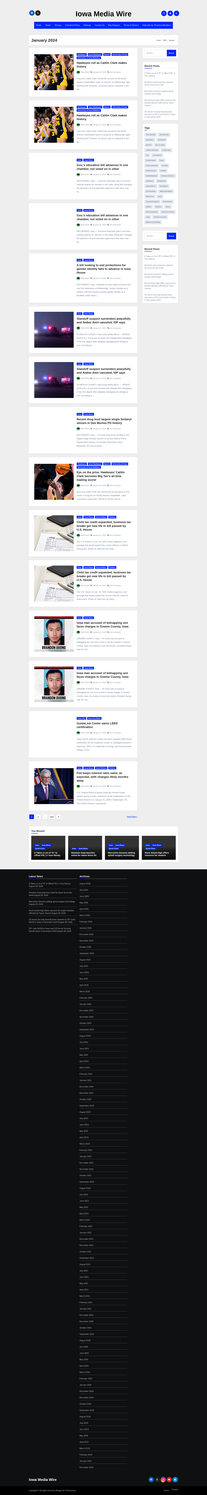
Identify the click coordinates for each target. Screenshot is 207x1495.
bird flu (148, 145)
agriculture (150, 140)
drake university (152, 165)
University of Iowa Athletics (89, 58)
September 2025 (87, 953)
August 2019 (85, 1417)
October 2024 (85, 1023)
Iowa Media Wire (104, 14)
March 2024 (85, 1068)
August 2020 (85, 1340)
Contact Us (100, 25)
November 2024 (87, 1017)
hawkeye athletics (167, 176)
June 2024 (84, 1049)
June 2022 (84, 1201)
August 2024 (85, 1036)
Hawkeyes (82, 54)
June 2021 (84, 1277)
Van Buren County (160, 217)
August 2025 (85, 960)
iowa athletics (151, 186)
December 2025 (87, 934)
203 (52, 817)
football (163, 171)
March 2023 (85, 1144)
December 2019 (87, 1391)
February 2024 (86, 1074)
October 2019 (85, 1404)
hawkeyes (149, 181)
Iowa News (88, 160)
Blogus (59, 1490)
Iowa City (81, 718)
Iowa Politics (101, 517)
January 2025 (85, 1004)
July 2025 (84, 966)
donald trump (150, 160)
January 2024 (85, 1080)
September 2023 (87, 1106)
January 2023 (85, 1156)
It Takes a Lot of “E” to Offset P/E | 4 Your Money (47, 854)
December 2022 (87, 1163)
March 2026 (85, 915)
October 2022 (85, 1175)
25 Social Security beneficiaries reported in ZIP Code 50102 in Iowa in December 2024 (159, 114)
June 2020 (84, 1353)
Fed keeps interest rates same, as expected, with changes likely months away (102, 776)
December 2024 (87, 1011)
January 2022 (85, 1233)
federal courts (151, 171)
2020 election (150, 135)
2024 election (164, 135)
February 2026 (86, 922)
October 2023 (85, 1099)
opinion (148, 207)
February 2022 (86, 1226)
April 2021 (84, 1290)
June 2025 (84, 972)
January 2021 (85, 1309)
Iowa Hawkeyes (95, 54)
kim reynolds (151, 191)
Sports (107, 54)
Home (38, 25)
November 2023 (87, 1093)
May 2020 (84, 1360)
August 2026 (85, 884)
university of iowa (168, 212)
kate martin (164, 186)
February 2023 (86, 1150)
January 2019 (85, 1461)
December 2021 (87, 1239)
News (48, 25)
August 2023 (85, 1112)
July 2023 (84, 1118)
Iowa (79, 160)
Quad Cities (40, 848)
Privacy (57, 25)
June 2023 (84, 1125)
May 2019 (84, 1436)
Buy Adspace (114, 25)
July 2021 (84, 1271)
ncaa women (167, 201)
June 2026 (84, 896)
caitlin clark (166, 150)
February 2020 (86, 1379)
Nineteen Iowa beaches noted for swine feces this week (84, 855)
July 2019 (84, 1423)
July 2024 (84, 1042)
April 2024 (84, 1061)
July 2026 (84, 890)
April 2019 (84, 1442)
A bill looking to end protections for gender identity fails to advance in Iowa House (104, 269)
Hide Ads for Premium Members (156, 25)
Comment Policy (72, 25)
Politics (112, 517)
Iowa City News (94, 718)
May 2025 (84, 979)
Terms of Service (131, 25)
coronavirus (157, 155)
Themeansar (70, 1490)
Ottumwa (158, 207)
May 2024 (84, 1055)
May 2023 (84, 1131)
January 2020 (85, 1385)
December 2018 (87, 1467)
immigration (161, 181)
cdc (147, 155)
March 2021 (85, 1296)
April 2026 (84, 909)
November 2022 (87, 1169)
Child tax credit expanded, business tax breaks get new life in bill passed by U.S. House (104, 525)
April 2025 (84, 985)
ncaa (160, 196)
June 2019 (84, 1429)
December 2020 (87, 1315)
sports (168, 207)
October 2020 (85, 1328)
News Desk (85, 72)
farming (164, 165)
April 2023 (84, 1137)
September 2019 (87, 1410)
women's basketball (153, 222)
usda (148, 217)
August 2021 (85, 1264)
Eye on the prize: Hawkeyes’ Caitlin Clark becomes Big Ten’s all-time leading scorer (101, 476)
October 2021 (85, 1252)
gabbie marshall (151, 176)
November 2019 (87, 1398)
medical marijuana (166, 191)
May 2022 (84, 1207)
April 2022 (84, 1214)
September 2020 (87, 1334)
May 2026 (84, 903)
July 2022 (84, 1195)
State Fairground (151, 212)
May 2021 (84, 1283)
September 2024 (87, 1030)
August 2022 (85, 1188)
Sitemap (87, 25)
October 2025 (85, 947)
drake (162, 160)
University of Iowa (119, 54)
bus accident (160, 145)
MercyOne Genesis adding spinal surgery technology (121, 854)
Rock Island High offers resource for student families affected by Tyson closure (160, 102)
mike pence (150, 196)
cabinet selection (152, 150)
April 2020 (84, 1366)
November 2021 (87, 1245)
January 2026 (85, 928)
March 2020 (85, 1372)
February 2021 (86, 1302)
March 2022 (85, 1220)
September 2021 (87, 1258)
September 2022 (87, 1182)
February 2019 (86, 1455)
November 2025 (87, 941)
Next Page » (132, 817)
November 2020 (87, 1321)
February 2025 (86, 998)
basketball (161, 140)
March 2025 (85, 991)
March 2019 (85, 1448)
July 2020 (84, 1347)
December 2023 (87, 1087)
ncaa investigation (152, 201)
